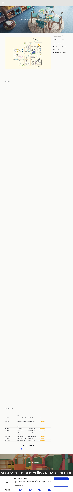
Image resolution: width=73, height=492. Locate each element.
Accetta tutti (61, 478)
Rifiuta (61, 485)
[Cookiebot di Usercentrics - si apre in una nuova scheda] (7, 490)
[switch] (30, 490)
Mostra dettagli (56, 489)
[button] (70, 3)
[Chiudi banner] (71, 477)
